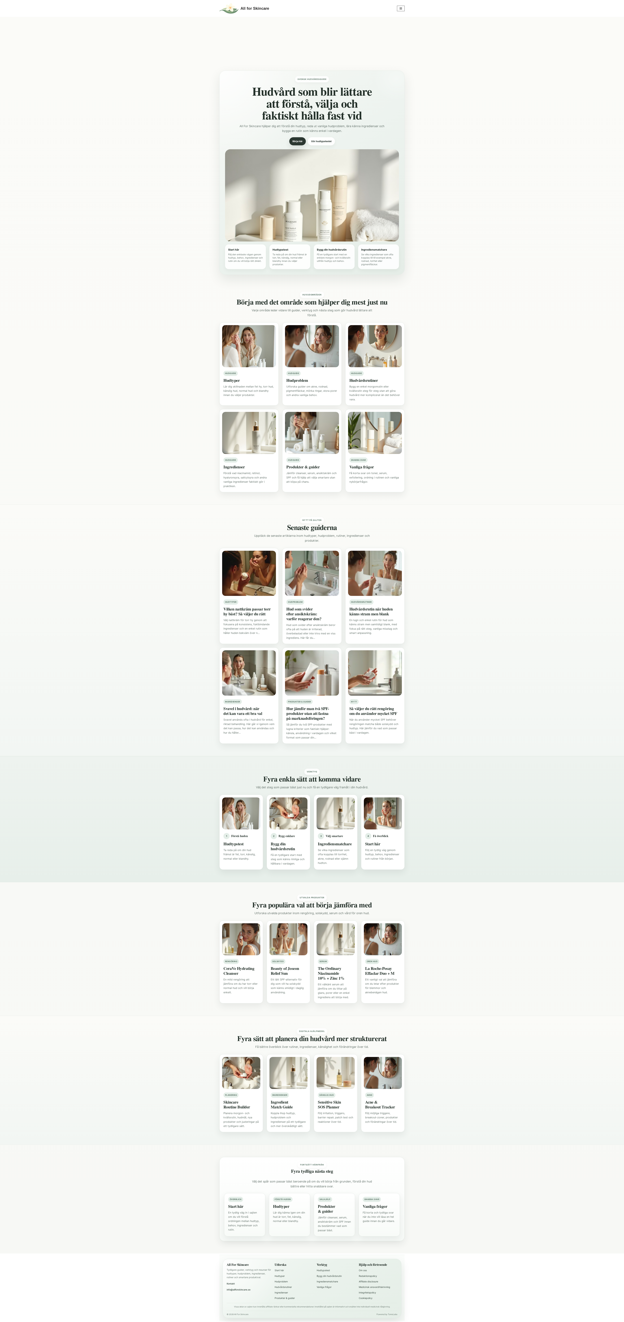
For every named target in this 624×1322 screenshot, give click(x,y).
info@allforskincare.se (238, 1289)
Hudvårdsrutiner (283, 1287)
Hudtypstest (323, 1270)
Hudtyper (280, 1276)
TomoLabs (392, 1314)
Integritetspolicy (367, 1292)
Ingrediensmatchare (327, 1281)
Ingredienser (281, 1292)
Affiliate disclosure (368, 1281)
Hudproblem (281, 1281)
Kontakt (231, 1283)
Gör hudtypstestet (321, 141)
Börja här (297, 141)
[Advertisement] (312, 46)
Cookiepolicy (365, 1298)
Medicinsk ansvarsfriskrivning (374, 1287)
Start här (279, 1270)
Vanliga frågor (324, 1287)
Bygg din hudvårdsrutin (329, 1276)
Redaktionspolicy (368, 1276)
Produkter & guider (285, 1298)
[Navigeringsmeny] (401, 8)
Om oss (363, 1270)
